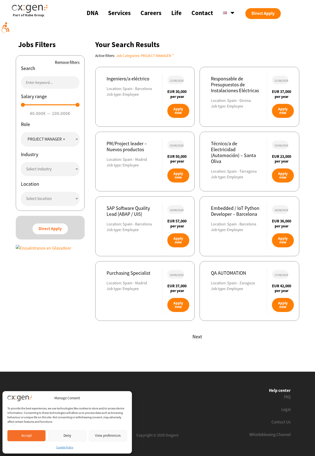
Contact (202, 13)
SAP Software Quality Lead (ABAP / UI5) (128, 211)
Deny (67, 435)
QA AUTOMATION (228, 273)
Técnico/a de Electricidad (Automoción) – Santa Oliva (233, 152)
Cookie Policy (64, 447)
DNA (92, 13)
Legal (286, 409)
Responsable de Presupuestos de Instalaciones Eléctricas (235, 84)
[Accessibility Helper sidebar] (6, 28)
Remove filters (67, 62)
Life (176, 13)
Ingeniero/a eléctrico (128, 78)
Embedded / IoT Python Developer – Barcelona (235, 211)
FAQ (287, 397)
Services (119, 13)
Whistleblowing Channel (270, 434)
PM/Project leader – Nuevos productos (127, 146)
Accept (26, 435)
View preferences (108, 435)
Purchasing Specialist (128, 273)
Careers (151, 13)
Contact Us (281, 422)
